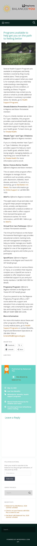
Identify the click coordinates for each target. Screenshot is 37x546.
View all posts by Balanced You (19, 378)
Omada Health (11, 132)
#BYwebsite (11, 394)
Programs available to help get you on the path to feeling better (17, 35)
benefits (20, 394)
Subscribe (9, 479)
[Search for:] (18, 492)
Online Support (11, 190)
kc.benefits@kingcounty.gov (14, 336)
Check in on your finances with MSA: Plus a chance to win (17, 511)
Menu (7, 23)
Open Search (33, 23)
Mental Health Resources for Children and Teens (17, 403)
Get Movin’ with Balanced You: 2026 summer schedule (17, 516)
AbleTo (8, 222)
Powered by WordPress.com (18, 539)
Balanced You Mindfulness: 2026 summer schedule (16, 507)
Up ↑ (18, 542)
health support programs (18, 395)
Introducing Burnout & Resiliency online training (19, 408)
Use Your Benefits (13, 391)
